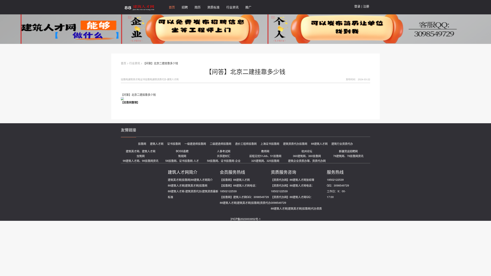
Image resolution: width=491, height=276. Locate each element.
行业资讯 (134, 63)
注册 (366, 6)
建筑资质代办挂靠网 (295, 143)
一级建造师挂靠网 (195, 143)
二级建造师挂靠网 (220, 143)
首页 (123, 63)
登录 (357, 6)
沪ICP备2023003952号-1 (245, 219)
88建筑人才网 (319, 143)
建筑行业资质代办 (342, 143)
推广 (248, 7)
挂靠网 (128, 102)
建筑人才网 (156, 143)
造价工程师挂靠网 (246, 143)
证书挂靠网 (174, 143)
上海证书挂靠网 (269, 143)
